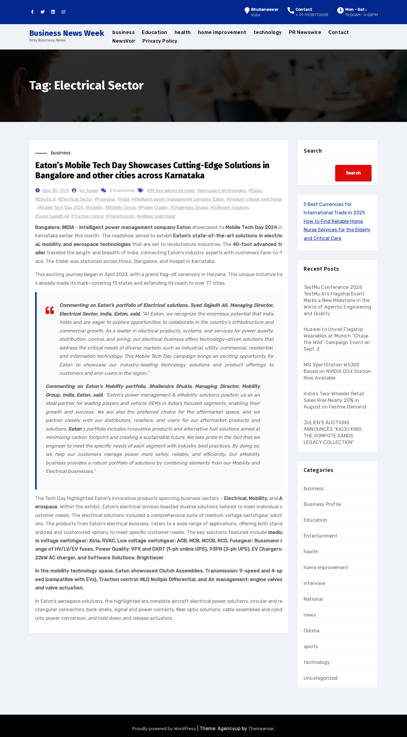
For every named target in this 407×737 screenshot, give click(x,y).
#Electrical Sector (75, 199)
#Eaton (255, 190)
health (183, 32)
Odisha (311, 631)
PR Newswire (305, 32)
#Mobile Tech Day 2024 (60, 207)
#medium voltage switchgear (254, 199)
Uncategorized (321, 678)
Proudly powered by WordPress (164, 728)
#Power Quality (153, 207)
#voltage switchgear (156, 216)
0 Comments (122, 190)
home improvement (222, 32)
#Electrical (45, 199)
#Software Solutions (229, 207)
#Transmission (120, 216)
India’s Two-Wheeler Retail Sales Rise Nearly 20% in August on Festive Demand (335, 400)
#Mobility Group (120, 207)
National (313, 599)
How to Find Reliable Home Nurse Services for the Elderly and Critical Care (337, 230)
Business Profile (322, 504)
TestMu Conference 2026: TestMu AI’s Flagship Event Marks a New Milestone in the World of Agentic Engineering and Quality (338, 300)
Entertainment (321, 536)
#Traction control (87, 216)
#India (123, 199)
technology (268, 32)
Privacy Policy (159, 41)
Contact (338, 32)
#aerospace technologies (222, 190)
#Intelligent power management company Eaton (178, 199)
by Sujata (89, 190)
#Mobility (94, 207)
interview (314, 583)
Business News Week (66, 33)
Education (154, 32)
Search (313, 151)
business (123, 32)
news (310, 615)
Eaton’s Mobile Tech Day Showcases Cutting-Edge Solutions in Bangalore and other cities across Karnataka (152, 170)
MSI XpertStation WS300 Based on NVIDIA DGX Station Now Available (337, 371)
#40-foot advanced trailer (171, 190)
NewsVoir (123, 41)
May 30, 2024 (55, 190)
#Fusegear (104, 199)
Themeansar (261, 728)
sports (311, 646)
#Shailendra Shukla (189, 207)
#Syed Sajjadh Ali (52, 216)
